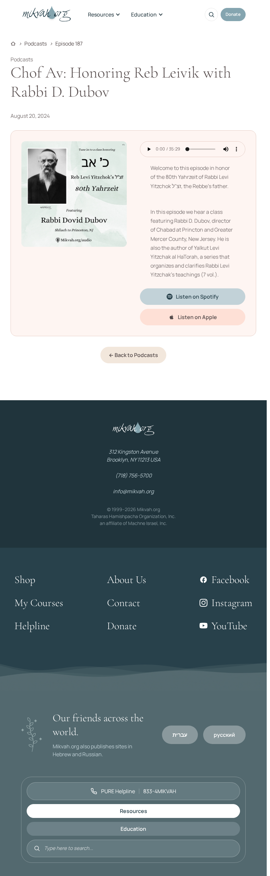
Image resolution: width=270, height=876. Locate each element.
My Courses (38, 602)
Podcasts (35, 43)
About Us (126, 579)
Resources (101, 14)
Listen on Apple (197, 317)
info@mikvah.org (133, 491)
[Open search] (211, 14)
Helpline (32, 625)
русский (224, 734)
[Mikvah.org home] (46, 14)
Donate (233, 14)
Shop (24, 579)
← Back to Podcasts (133, 355)
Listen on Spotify (197, 296)
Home (13, 43)
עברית (180, 734)
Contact (123, 602)
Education (144, 14)
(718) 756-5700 (133, 475)
